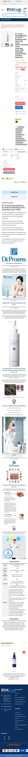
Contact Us (17, 712)
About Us (17, 693)
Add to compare (22, 113)
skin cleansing (19, 130)
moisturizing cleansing (21, 140)
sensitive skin (18, 132)
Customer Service (19, 714)
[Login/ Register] (19, 9)
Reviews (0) (14, 196)
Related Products (7, 643)
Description (14, 192)
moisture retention (20, 138)
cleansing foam (19, 128)
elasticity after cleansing (21, 144)
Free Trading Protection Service (20, 717)
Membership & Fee (19, 729)
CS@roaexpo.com (7, 706)
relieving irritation (20, 134)
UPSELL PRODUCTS (6, 645)
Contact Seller (10, 169)
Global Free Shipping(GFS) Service (20, 726)
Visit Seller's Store (9, 172)
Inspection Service (19, 720)
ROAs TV (17, 722)
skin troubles (18, 136)
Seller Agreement (19, 703)
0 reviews (23, 60)
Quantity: (17, 96)
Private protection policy (20, 701)
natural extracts (19, 142)
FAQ (16, 695)
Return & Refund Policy (20, 697)
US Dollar (8, 1)
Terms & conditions (19, 699)
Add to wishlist (22, 111)
